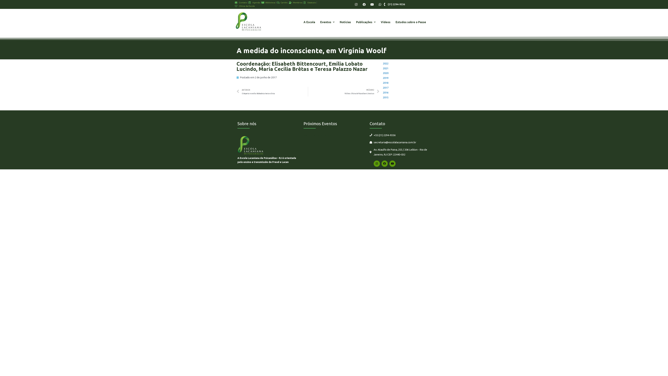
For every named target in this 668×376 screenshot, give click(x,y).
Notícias (345, 22)
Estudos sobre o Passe (411, 22)
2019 (385, 77)
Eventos (325, 22)
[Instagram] (356, 4)
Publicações (364, 22)
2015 (385, 97)
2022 (385, 63)
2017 (385, 87)
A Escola (309, 22)
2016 (385, 92)
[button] (327, 22)
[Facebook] (364, 4)
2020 (385, 73)
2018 (385, 82)
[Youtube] (372, 4)
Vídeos (385, 22)
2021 (385, 68)
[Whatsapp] (380, 4)
